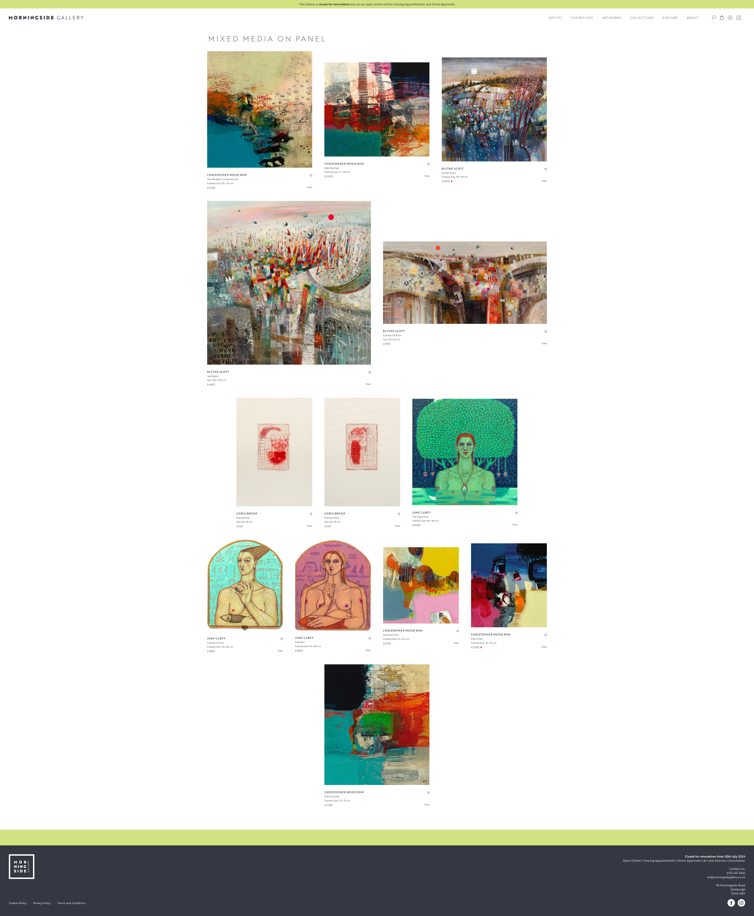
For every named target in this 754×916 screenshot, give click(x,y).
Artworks (611, 18)
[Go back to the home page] (46, 18)
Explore (670, 18)
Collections (642, 18)
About (692, 18)
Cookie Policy (18, 903)
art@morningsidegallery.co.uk (726, 877)
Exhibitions (582, 18)
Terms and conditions (72, 903)
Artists (555, 18)
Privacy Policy (41, 903)
